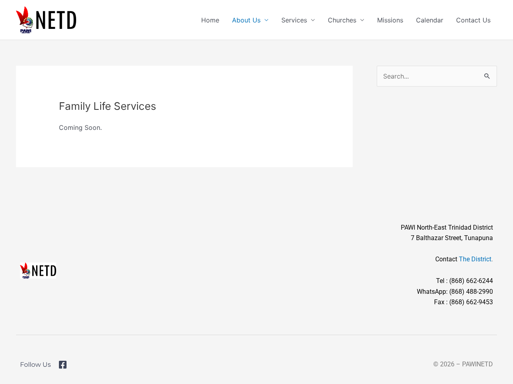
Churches (342, 20)
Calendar (429, 20)
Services (294, 20)
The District (475, 259)
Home (210, 20)
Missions (390, 20)
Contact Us (473, 20)
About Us (246, 20)
